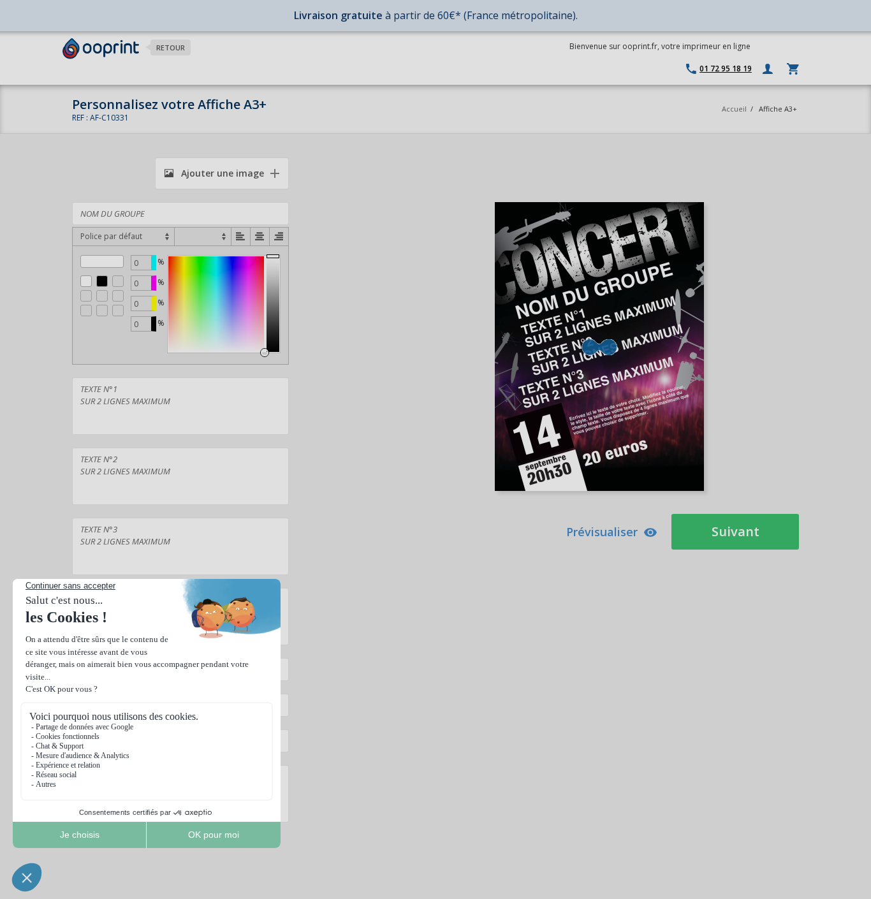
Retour (170, 47)
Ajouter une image (221, 173)
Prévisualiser (602, 531)
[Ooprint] (100, 49)
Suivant (735, 531)
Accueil (734, 108)
